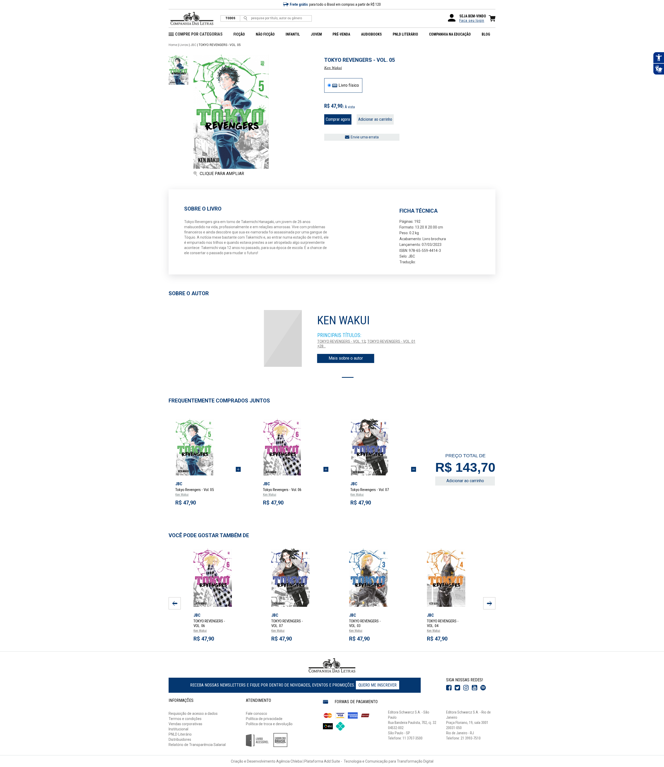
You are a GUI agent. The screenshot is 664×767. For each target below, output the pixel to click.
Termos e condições (185, 719)
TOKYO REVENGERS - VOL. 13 (341, 341)
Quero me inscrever (377, 685)
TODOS (230, 18)
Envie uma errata (365, 137)
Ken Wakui (333, 68)
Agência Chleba (289, 761)
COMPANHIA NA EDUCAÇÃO (450, 34)
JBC (193, 45)
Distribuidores (180, 739)
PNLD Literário (180, 734)
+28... (321, 346)
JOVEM (316, 34)
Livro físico (348, 85)
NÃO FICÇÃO (265, 34)
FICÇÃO (239, 34)
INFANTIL (293, 34)
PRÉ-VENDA (341, 34)
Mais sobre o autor (346, 358)
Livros (183, 45)
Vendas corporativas (185, 724)
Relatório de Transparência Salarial (197, 745)
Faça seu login (471, 20)
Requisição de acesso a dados (193, 713)
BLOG (486, 34)
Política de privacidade (264, 719)
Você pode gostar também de (209, 535)
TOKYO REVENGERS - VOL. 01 (391, 341)
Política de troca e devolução (269, 724)
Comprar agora (338, 119)
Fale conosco (256, 713)
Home (173, 45)
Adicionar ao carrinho (375, 119)
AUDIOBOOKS (371, 34)
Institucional (178, 729)
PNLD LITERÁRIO (405, 34)
